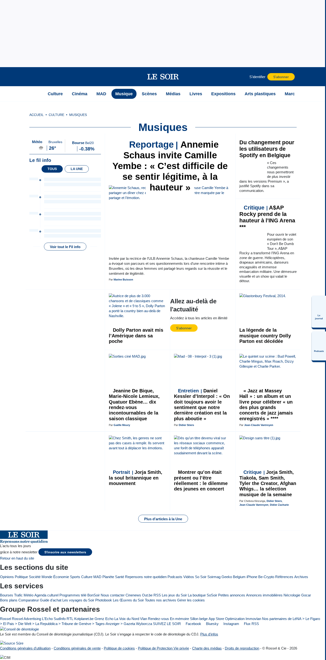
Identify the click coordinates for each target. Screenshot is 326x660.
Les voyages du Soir (78, 600)
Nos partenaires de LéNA (281, 619)
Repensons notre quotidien (146, 577)
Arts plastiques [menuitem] (260, 93)
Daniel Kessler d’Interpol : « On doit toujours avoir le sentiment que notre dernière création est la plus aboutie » (202, 404)
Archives (301, 577)
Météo (28, 595)
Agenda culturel (46, 595)
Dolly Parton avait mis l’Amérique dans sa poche (136, 335)
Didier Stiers (186, 425)
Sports (75, 577)
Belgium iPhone (245, 577)
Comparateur (28, 600)
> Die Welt (23, 624)
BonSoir (93, 595)
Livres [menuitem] (195, 93)
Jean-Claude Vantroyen (258, 425)
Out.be (147, 595)
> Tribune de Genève (74, 624)
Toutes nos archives (160, 600)
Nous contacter (113, 595)
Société (35, 577)
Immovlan (253, 619)
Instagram (230, 624)
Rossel (5, 619)
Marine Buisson (123, 279)
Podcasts (175, 577)
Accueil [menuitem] (36, 115)
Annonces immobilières (264, 595)
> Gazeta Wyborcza (136, 624)
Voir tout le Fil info (65, 247)
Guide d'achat (50, 600)
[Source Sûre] (11, 643)
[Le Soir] (163, 76)
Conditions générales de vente (77, 648)
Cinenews (133, 595)
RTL (70, 619)
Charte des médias (207, 648)
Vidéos (188, 577)
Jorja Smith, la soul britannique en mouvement (135, 478)
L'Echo (47, 619)
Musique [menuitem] (124, 93)
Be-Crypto (266, 577)
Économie (61, 577)
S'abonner (281, 77)
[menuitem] (319, 312)
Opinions (7, 577)
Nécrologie (292, 595)
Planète (108, 577)
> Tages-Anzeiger (106, 624)
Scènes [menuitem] (149, 93)
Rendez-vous (158, 619)
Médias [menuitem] (173, 93)
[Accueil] (37, 93)
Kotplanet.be (84, 619)
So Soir (200, 577)
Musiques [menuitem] (78, 115)
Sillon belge (199, 619)
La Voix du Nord (126, 619)
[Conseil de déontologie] (19, 629)
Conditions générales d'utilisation (25, 648)
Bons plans (8, 600)
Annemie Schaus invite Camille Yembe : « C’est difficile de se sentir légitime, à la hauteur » (170, 166)
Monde (47, 577)
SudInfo (60, 619)
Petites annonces (231, 595)
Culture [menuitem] (55, 93)
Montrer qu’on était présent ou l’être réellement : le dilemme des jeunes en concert (201, 480)
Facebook (193, 624)
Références (284, 577)
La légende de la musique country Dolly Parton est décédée (265, 335)
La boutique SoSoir (202, 595)
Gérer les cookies (191, 600)
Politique (21, 577)
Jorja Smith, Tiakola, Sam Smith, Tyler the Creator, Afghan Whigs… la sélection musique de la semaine (267, 483)
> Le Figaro (311, 619)
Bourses (6, 595)
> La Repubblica (45, 624)
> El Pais (7, 624)
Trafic (18, 595)
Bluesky (212, 624)
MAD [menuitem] (101, 93)
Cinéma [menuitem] (79, 93)
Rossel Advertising (26, 619)
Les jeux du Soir (174, 595)
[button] (37, 76)
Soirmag (214, 577)
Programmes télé (72, 595)
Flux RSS (251, 624)
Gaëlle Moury (122, 425)
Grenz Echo (104, 619)
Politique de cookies (119, 648)
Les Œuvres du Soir (128, 600)
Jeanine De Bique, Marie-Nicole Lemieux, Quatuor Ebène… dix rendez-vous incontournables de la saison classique (134, 404)
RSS (157, 595)
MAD (97, 577)
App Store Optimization (227, 619)
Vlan (143, 619)
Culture (86, 577)
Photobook (103, 600)
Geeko (226, 577)
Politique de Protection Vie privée (163, 648)
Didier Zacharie (279, 504)
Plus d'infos (209, 634)
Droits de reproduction (242, 648)
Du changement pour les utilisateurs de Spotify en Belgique (266, 149)
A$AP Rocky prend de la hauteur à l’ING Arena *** (267, 217)
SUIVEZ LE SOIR (167, 624)
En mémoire (179, 619)
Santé (119, 577)
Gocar (306, 595)
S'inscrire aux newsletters (65, 552)
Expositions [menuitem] (223, 93)
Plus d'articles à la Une (163, 519)
